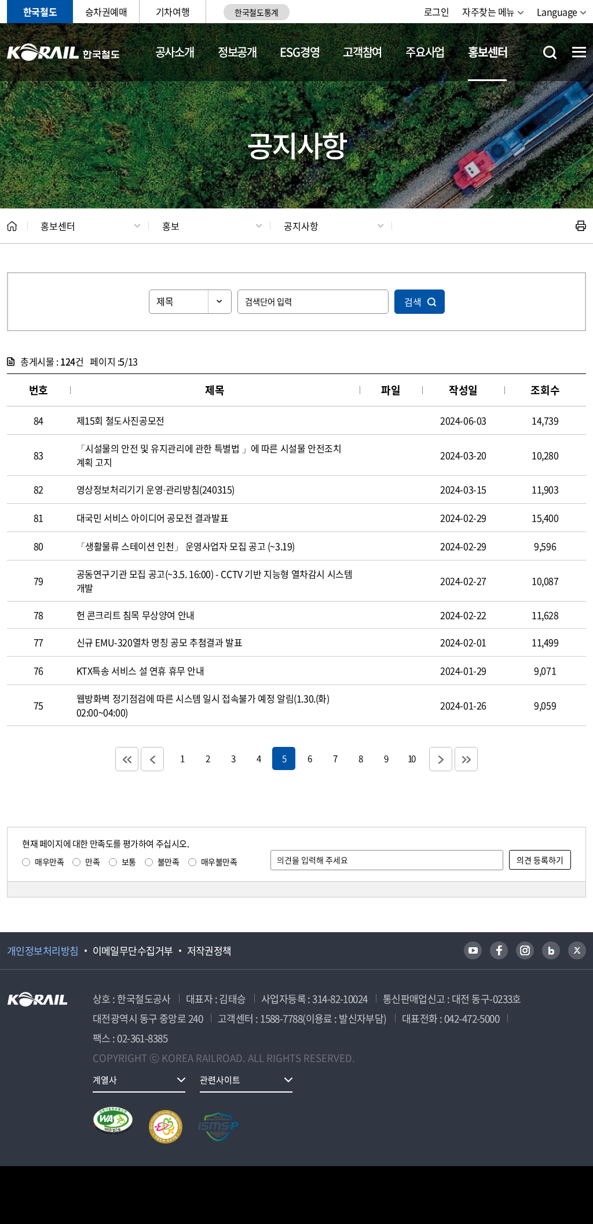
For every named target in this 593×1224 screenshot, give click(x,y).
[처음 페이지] (126, 759)
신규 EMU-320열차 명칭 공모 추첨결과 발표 (159, 642)
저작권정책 (209, 951)
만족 (92, 861)
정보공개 (237, 51)
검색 (413, 302)
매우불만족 (219, 861)
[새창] (473, 950)
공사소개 (174, 51)
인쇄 (581, 225)
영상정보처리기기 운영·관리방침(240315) (155, 489)
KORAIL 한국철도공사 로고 (63, 52)
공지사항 (301, 226)
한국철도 (40, 12)
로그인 (436, 12)
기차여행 (172, 12)
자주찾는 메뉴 (488, 12)
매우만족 (49, 861)
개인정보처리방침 (43, 951)
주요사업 (424, 51)
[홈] (12, 226)
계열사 (105, 1079)
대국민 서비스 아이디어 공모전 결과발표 (152, 518)
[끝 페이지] (466, 759)
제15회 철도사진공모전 (120, 420)
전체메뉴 (579, 52)
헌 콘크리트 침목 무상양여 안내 (135, 615)
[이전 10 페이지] (152, 759)
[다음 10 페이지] (440, 759)
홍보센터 (487, 51)
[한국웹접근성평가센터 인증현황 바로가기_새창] (113, 1126)
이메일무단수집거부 (133, 951)
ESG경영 (299, 51)
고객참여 (362, 51)
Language (557, 12)
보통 (129, 861)
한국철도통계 (256, 12)
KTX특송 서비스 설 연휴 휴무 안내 (140, 670)
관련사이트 (220, 1079)
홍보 (171, 226)
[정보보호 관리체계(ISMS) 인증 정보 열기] (218, 1126)
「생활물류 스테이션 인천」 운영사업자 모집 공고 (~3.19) (185, 546)
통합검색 (550, 52)
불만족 (169, 861)
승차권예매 (106, 12)
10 (411, 758)
